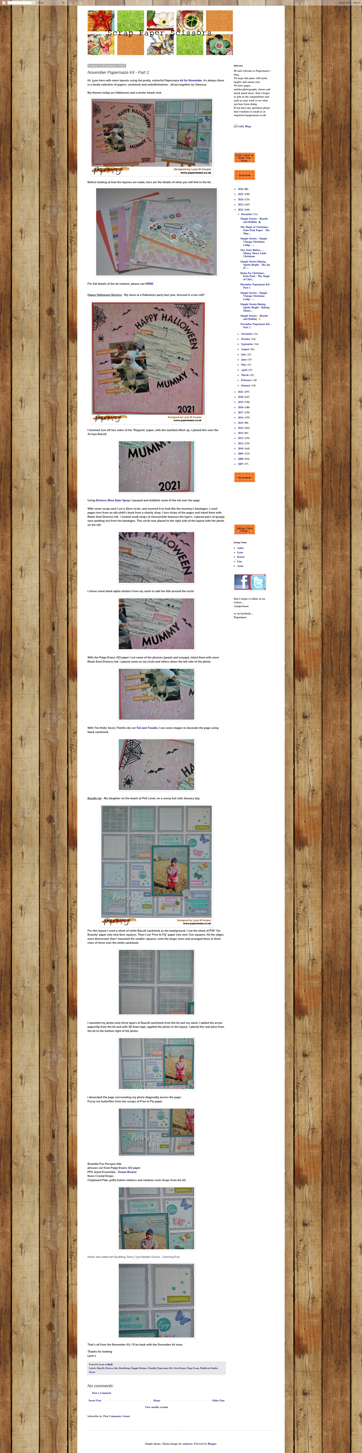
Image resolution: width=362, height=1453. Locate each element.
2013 (241, 433)
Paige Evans (193, 1368)
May (244, 365)
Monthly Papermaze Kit (160, 1368)
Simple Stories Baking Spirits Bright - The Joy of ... (255, 264)
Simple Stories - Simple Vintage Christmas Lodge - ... (253, 241)
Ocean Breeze (127, 1172)
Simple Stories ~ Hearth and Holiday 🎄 (254, 220)
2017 (241, 412)
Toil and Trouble (146, 727)
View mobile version (156, 1407)
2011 (241, 443)
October (246, 339)
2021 (241, 392)
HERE (149, 283)
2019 (241, 402)
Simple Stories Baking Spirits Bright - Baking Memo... (254, 307)
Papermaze (240, 617)
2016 (241, 417)
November (247, 334)
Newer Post (94, 1400)
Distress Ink (111, 1368)
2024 (241, 199)
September (247, 344)
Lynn (240, 552)
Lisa (239, 561)
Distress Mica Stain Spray (113, 500)
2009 (241, 453)
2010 (241, 448)
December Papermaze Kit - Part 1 (255, 285)
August (245, 349)
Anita (240, 548)
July (244, 354)
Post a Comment (101, 1393)
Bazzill (100, 1368)
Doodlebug (124, 1368)
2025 (241, 194)
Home (156, 1400)
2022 (241, 209)
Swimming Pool (171, 1256)
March (245, 375)
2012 (241, 438)
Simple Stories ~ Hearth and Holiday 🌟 (254, 317)
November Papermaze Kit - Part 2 (256, 325)
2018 (241, 407)
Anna (240, 566)
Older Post (218, 1400)
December (247, 214)
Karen (240, 557)
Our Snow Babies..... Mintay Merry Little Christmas (253, 253)
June (244, 359)
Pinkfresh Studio (209, 1368)
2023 (241, 204)
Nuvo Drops (180, 1368)
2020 (241, 397)
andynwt (188, 1444)
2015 (241, 423)
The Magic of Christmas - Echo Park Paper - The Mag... (255, 230)
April (244, 370)
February (246, 380)
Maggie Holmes (139, 1368)
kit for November (191, 80)
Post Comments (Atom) (116, 1416)
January (246, 385)
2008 (241, 459)
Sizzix (92, 1372)
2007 (241, 464)
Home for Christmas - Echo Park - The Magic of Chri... (255, 276)
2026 (241, 189)
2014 (241, 428)
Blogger (212, 1444)
